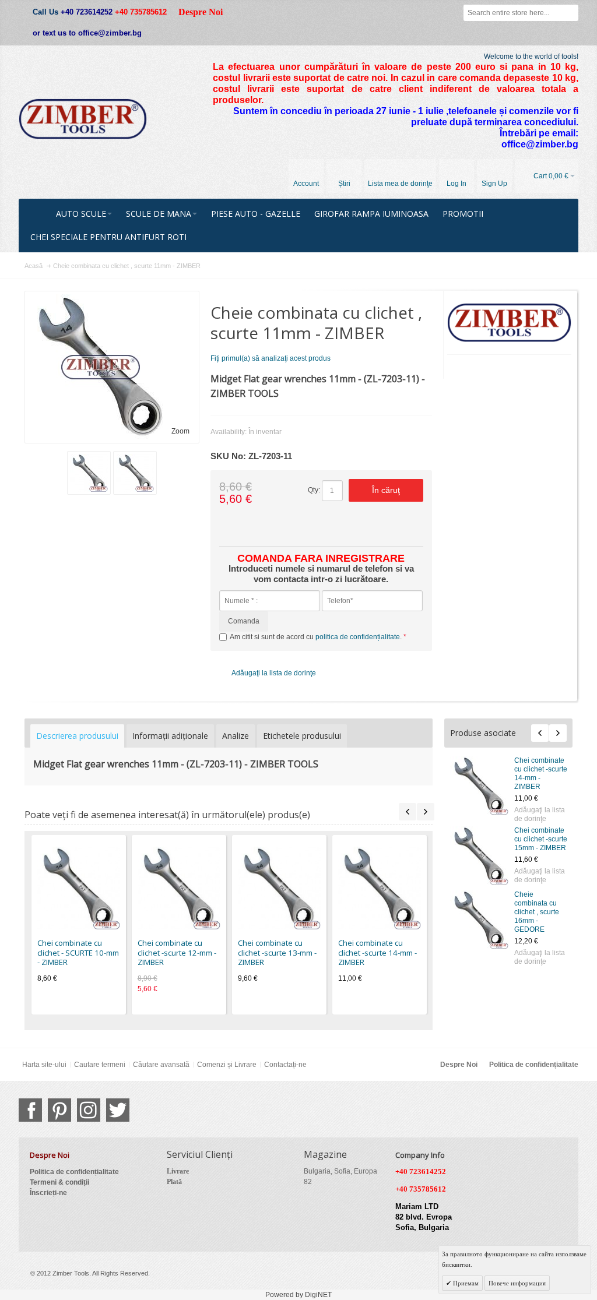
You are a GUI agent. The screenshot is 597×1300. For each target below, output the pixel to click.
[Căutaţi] (570, 13)
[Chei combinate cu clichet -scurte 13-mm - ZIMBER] (279, 888)
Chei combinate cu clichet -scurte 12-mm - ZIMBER (177, 952)
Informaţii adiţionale (170, 735)
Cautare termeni (99, 1065)
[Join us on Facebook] (30, 1110)
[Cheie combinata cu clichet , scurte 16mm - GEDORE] (479, 919)
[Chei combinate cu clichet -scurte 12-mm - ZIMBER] (179, 888)
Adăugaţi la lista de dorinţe (539, 814)
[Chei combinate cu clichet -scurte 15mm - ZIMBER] (479, 855)
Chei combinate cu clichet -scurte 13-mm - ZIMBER (277, 952)
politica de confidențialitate (357, 637)
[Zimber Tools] (83, 118)
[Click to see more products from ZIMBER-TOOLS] (509, 323)
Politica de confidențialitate (533, 1065)
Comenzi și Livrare (227, 1065)
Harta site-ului (44, 1065)
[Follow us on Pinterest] (59, 1110)
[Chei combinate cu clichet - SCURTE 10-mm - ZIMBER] (78, 888)
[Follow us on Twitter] (117, 1110)
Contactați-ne (285, 1065)
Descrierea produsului (77, 735)
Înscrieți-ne (48, 1193)
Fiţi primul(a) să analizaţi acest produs (270, 358)
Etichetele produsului (302, 735)
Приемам (465, 1283)
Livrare (178, 1171)
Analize (235, 735)
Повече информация (517, 1283)
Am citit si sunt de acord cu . (316, 637)
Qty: (314, 490)
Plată (174, 1182)
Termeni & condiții (59, 1182)
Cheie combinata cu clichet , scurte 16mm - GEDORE (536, 911)
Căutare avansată (161, 1065)
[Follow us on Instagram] (88, 1110)
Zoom (180, 431)
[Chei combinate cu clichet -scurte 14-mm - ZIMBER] (479, 785)
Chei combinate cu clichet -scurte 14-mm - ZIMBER (377, 952)
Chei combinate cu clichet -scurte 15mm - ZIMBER (540, 839)
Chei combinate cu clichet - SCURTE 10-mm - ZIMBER (78, 952)
